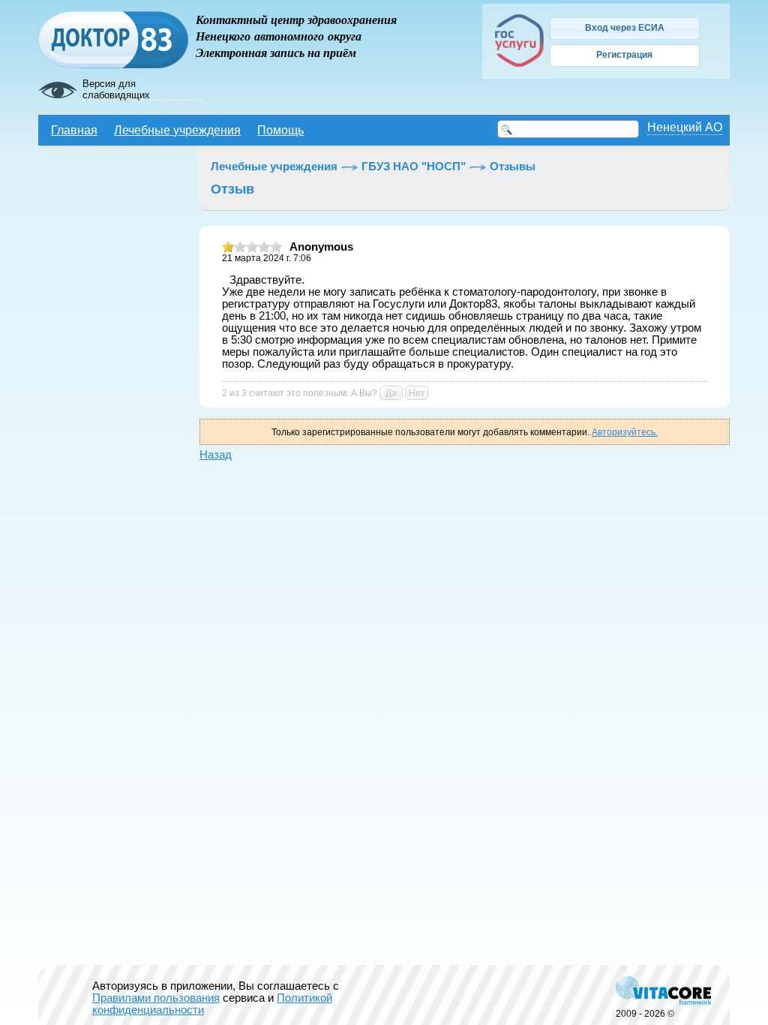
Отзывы (513, 167)
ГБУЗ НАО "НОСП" (414, 167)
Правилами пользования (156, 998)
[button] (625, 28)
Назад (216, 455)
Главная (74, 130)
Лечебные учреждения (177, 130)
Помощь (280, 130)
